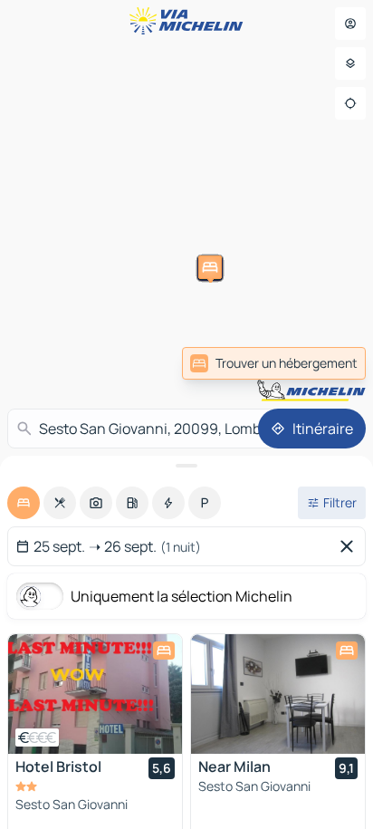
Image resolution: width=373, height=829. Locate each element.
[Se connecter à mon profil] (350, 23)
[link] (274, 363)
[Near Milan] (278, 694)
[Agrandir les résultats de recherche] (186, 466)
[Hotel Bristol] (95, 694)
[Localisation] (350, 103)
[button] (78, 391)
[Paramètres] (350, 63)
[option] (23, 503)
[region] (95, 694)
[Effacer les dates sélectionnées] (350, 546)
